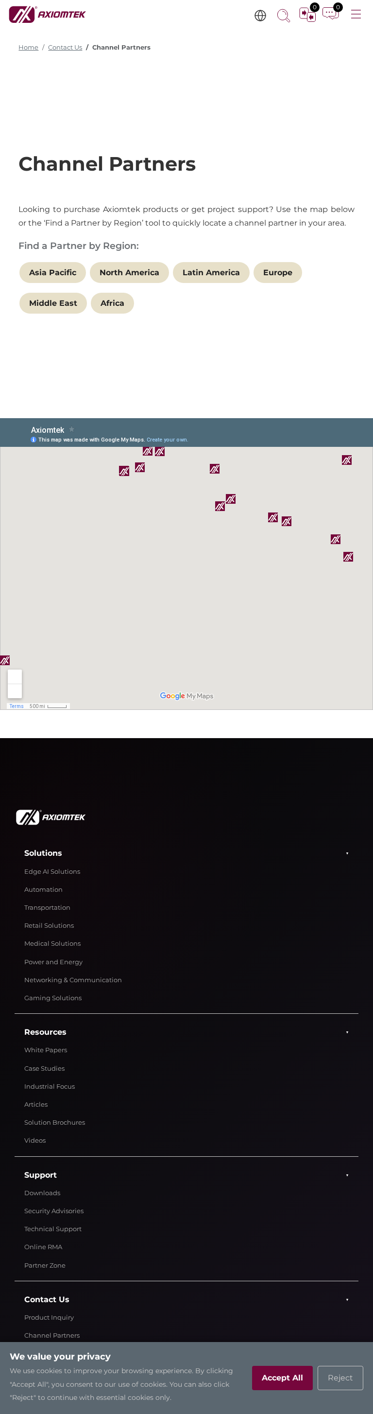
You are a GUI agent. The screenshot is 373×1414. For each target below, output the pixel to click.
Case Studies (44, 1068)
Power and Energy (53, 962)
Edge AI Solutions (52, 871)
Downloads (42, 1193)
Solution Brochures (54, 1122)
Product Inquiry (49, 1317)
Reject (340, 1377)
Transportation (47, 907)
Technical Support (53, 1229)
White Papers (45, 1050)
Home (28, 47)
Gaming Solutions (53, 998)
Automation (43, 889)
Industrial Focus (49, 1086)
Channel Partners (52, 1335)
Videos (35, 1140)
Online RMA (43, 1247)
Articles (36, 1104)
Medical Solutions (52, 943)
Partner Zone (45, 1265)
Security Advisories (54, 1211)
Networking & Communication (73, 980)
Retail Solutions (49, 925)
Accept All (282, 1377)
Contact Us (65, 47)
